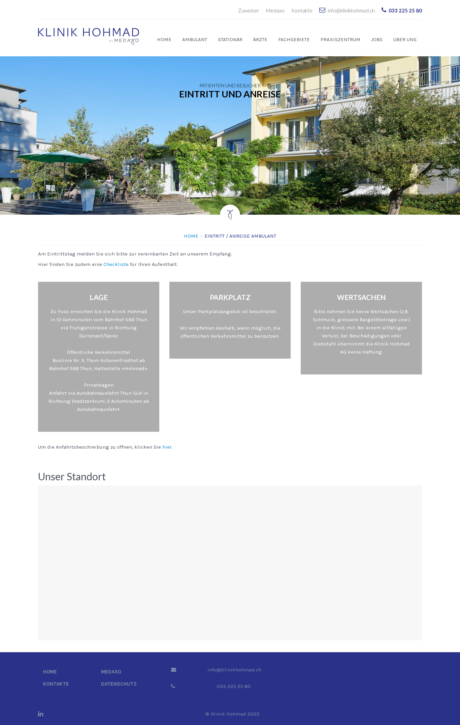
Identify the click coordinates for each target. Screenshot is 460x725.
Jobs (377, 39)
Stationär (230, 39)
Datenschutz (119, 684)
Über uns (405, 39)
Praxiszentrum (340, 39)
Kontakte (302, 10)
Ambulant (194, 39)
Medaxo (275, 10)
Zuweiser (248, 10)
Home (164, 39)
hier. (167, 447)
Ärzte (260, 39)
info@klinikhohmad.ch (351, 10)
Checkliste (116, 264)
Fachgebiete (294, 39)
